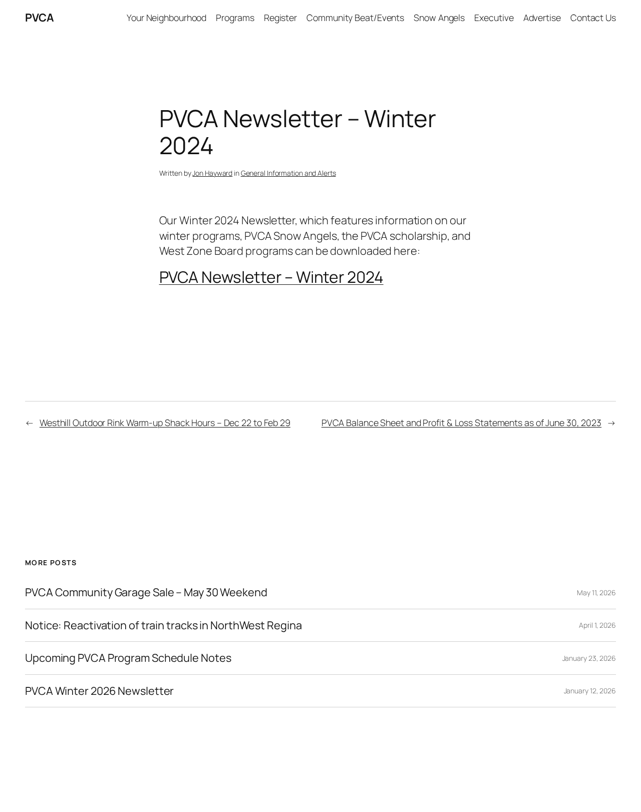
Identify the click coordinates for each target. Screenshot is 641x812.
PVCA (39, 17)
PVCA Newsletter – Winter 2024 (271, 277)
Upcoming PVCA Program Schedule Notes (128, 658)
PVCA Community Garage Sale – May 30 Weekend (146, 592)
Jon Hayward (212, 173)
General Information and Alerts (288, 173)
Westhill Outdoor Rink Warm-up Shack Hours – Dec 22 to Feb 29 (165, 423)
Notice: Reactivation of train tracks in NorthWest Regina (163, 625)
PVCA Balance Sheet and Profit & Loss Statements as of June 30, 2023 (461, 423)
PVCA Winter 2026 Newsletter (99, 691)
